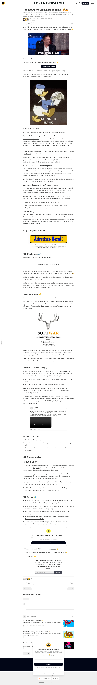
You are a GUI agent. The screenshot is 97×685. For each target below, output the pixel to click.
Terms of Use (55, 667)
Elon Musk (34, 466)
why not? (36, 403)
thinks (30, 271)
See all (25, 653)
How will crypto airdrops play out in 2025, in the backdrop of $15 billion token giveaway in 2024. (42, 623)
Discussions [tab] (33, 616)
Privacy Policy (59, 669)
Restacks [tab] (32, 599)
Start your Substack (45, 678)
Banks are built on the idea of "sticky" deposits (37, 169)
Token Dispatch (40, 18)
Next (70, 588)
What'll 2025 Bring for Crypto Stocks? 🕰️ (36, 632)
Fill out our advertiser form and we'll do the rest (51, 246)
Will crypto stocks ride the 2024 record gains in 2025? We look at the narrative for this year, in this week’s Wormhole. (42, 634)
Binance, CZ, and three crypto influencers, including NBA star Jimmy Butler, (49, 500)
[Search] (76, 3)
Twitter (55, 553)
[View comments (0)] (29, 23)
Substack (41, 682)
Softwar (25, 350)
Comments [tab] (26, 599)
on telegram (50, 62)
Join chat (48, 542)
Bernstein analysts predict (31, 139)
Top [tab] (24, 616)
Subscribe (85, 3)
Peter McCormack (28, 215)
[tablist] (29, 599)
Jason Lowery (43, 302)
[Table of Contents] (2, 342)
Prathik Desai (42, 636)
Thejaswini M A (33, 18)
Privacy (51, 675)
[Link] (21, 136)
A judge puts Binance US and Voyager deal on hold (41, 522)
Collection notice (61, 675)
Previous (28, 588)
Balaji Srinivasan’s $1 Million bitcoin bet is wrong (57, 215)
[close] (62, 643)
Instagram (62, 553)
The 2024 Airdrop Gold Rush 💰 (33, 620)
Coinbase (26, 371)
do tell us (53, 549)
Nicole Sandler (27, 257)
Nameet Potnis (49, 18)
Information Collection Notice (48, 669)
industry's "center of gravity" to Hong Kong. (39, 509)
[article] (48, 624)
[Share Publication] (79, 3)
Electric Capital (57, 376)
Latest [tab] (28, 616)
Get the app (55, 678)
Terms (55, 675)
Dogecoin (36, 468)
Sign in (92, 3)
